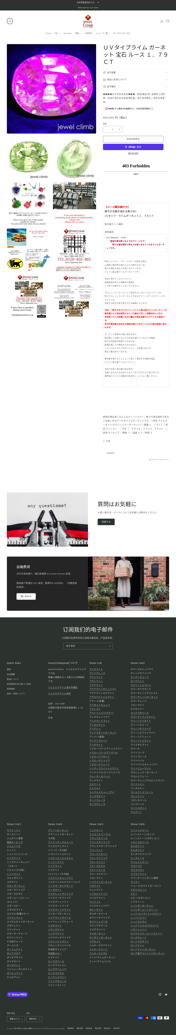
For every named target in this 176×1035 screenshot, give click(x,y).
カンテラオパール (140, 713)
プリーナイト (96, 850)
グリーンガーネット (58, 830)
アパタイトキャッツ (99, 705)
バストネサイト (56, 929)
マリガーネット (97, 933)
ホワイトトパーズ (98, 922)
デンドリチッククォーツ (60, 842)
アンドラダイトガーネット (103, 733)
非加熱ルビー (55, 953)
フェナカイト (96, 830)
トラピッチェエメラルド (60, 858)
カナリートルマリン (141, 685)
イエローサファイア (99, 760)
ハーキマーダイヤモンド (60, 886)
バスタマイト (55, 925)
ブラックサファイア (99, 842)
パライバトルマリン (58, 941)
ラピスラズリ (137, 870)
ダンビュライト (15, 973)
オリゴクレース (97, 804)
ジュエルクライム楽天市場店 (63, 687)
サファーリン (14, 830)
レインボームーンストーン (144, 910)
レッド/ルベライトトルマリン (146, 914)
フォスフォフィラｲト (100, 834)
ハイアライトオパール (59, 918)
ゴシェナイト (137, 796)
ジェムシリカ (14, 846)
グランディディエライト (143, 717)
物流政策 (98, 1028)
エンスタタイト (97, 796)
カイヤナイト (137, 681)
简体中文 (33, 1019)
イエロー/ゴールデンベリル (103, 752)
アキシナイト (96, 681)
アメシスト (95, 709)
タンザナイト (14, 965)
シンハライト (14, 874)
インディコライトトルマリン (104, 768)
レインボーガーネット (142, 906)
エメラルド (95, 788)
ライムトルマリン (140, 862)
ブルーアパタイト (98, 854)
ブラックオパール (98, 838)
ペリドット (95, 902)
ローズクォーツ (138, 937)
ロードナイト (137, 945)
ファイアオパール (57, 981)
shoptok (110, 453)
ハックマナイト (56, 933)
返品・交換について (16, 694)
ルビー (134, 894)
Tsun (167, 460)
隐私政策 (80, 1028)
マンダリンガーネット (100, 937)
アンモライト (96, 745)
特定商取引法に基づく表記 (19, 684)
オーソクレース (97, 800)
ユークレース (137, 858)
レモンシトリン (139, 929)
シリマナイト (14, 858)
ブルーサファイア (98, 858)
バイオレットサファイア (60, 894)
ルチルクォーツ (139, 890)
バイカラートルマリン (59, 910)
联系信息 (107, 1028)
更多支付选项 (133, 153)
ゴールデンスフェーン (142, 792)
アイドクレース (97, 673)
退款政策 (70, 1028)
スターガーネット (16, 886)
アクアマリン (96, 685)
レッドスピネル (139, 922)
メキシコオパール (140, 842)
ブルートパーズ (97, 870)
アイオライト (96, 669)
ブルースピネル (97, 866)
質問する (106, 522)
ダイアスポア (14, 953)
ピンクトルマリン (57, 977)
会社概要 (11, 674)
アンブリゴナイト (98, 741)
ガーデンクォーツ (140, 677)
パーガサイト (55, 890)
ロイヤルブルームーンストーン (146, 933)
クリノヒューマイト (141, 768)
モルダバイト (137, 850)
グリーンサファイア (141, 729)
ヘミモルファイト (98, 894)
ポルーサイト (96, 910)
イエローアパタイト (99, 756)
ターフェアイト (15, 949)
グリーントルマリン (141, 741)
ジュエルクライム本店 (59, 693)
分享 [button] (108, 441)
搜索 (9, 669)
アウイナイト (96, 677)
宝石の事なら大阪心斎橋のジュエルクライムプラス (31, 1028)
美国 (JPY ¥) (14, 1019)
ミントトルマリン (140, 830)
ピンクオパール (56, 961)
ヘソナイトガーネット (100, 882)
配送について (13, 679)
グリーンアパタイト (141, 721)
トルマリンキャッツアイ (60, 878)
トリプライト (55, 866)
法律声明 (116, 1028)
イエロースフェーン (99, 764)
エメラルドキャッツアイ (101, 792)
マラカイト (95, 941)
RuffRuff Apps (157, 460)
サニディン (136, 812)
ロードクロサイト (140, 941)
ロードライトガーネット (143, 949)
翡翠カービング (15, 842)
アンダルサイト (97, 725)
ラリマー (135, 882)
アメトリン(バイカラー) (101, 713)
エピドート (95, 784)
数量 (105, 124)
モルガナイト (137, 846)
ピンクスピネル (56, 973)
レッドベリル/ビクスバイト (145, 925)
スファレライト (15, 918)
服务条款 (89, 1028)
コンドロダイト (139, 808)
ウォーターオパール (99, 776)
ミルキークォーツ (98, 949)
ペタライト (95, 886)
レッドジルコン (139, 918)
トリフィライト (56, 862)
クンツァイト (137, 784)
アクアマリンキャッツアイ (102, 689)
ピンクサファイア (57, 969)
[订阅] (110, 646)
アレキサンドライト (99, 721)
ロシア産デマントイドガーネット (148, 953)
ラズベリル (136, 866)
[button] (10, 21)
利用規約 (11, 689)
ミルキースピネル (98, 953)
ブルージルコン (97, 862)
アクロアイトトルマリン (101, 697)
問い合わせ (26, 596)
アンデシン (95, 729)
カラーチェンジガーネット (144, 697)
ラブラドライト (139, 874)
